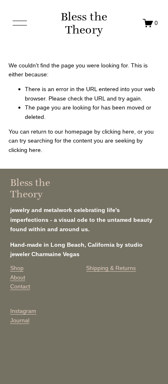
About (17, 277)
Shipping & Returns (111, 268)
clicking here (118, 131)
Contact (20, 286)
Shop (17, 268)
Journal (19, 320)
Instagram (23, 311)
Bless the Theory (84, 23)
